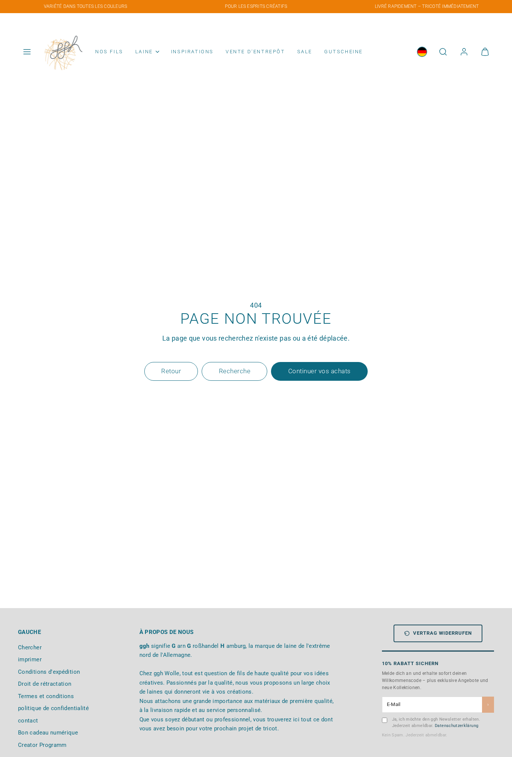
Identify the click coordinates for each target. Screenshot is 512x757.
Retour (171, 371)
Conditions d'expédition (49, 671)
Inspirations (192, 51)
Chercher (30, 647)
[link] (422, 51)
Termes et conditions (46, 696)
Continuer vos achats (319, 371)
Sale (304, 51)
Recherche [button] (235, 371)
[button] (27, 52)
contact (28, 720)
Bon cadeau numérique (48, 732)
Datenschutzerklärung (456, 725)
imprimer (30, 659)
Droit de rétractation (45, 683)
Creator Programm (42, 745)
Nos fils (109, 51)
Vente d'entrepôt (255, 51)
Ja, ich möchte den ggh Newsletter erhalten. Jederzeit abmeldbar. (436, 722)
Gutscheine (343, 51)
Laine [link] (144, 51)
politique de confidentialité (53, 708)
